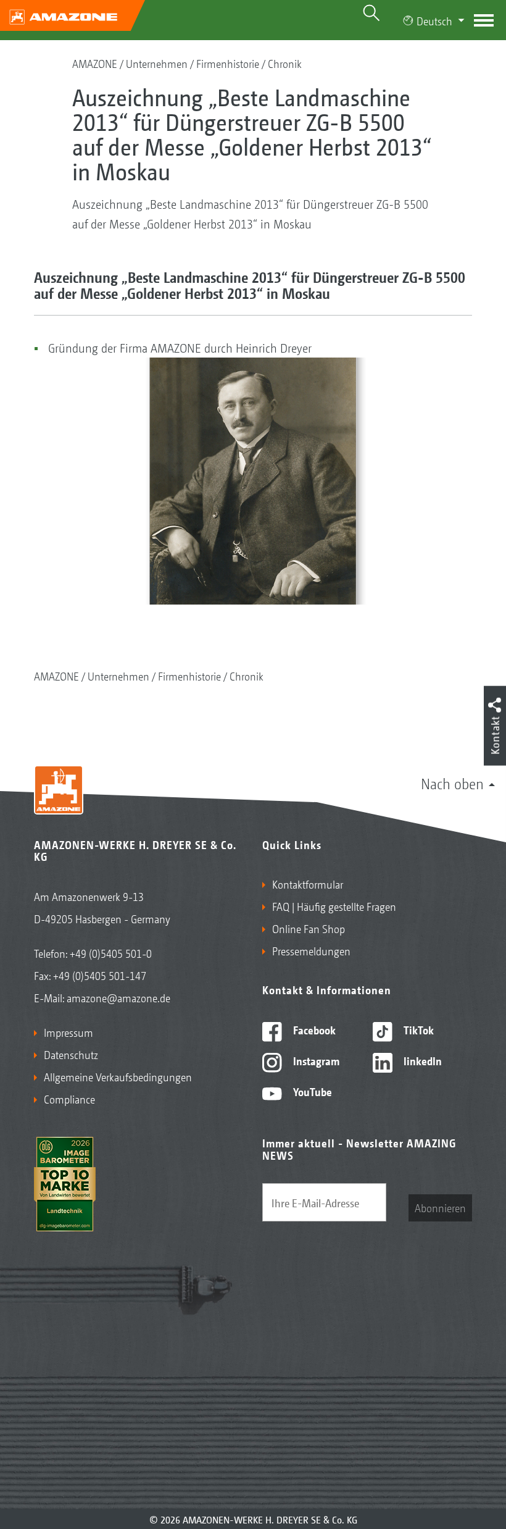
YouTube (311, 1091)
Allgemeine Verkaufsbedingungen (118, 1076)
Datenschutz (71, 1054)
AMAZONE (94, 63)
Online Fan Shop (308, 928)
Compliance (69, 1098)
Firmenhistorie (227, 63)
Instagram (315, 1060)
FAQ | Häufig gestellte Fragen (334, 905)
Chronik (285, 63)
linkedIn (421, 1060)
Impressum (68, 1031)
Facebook (313, 1029)
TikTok (417, 1029)
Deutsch (434, 20)
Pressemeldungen (311, 950)
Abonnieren (440, 1207)
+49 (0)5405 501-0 (111, 952)
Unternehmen (157, 63)
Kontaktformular (307, 883)
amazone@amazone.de (118, 997)
